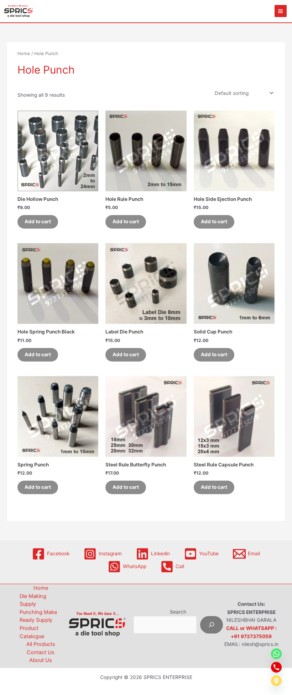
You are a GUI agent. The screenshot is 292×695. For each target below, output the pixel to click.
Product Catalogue (32, 632)
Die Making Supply (33, 600)
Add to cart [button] (38, 221)
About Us (40, 660)
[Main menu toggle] (281, 11)
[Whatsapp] (276, 653)
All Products (40, 644)
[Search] (211, 624)
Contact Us (40, 652)
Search (178, 612)
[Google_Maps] (276, 680)
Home (23, 53)
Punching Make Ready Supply (38, 616)
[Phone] (276, 667)
